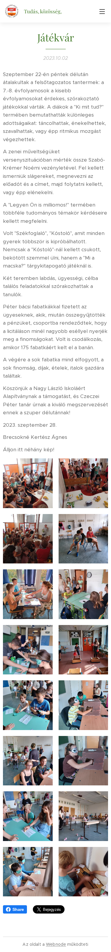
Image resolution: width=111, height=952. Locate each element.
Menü (102, 11)
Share (18, 909)
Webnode (56, 944)
